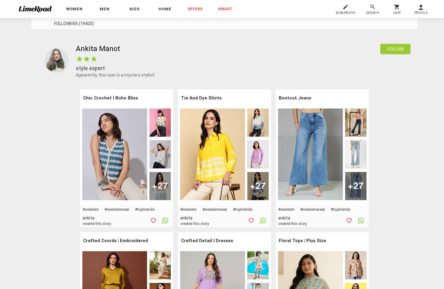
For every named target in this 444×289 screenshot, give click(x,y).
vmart (225, 9)
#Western (90, 209)
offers (195, 9)
